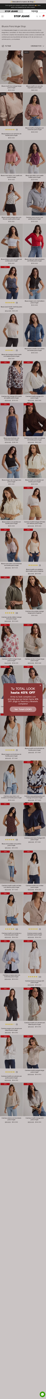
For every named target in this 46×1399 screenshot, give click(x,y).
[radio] (11, 11)
